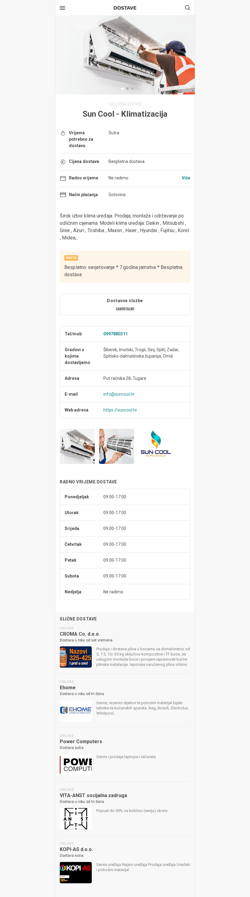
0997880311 (115, 333)
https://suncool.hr (120, 410)
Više (186, 177)
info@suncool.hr (119, 394)
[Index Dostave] (125, 7)
